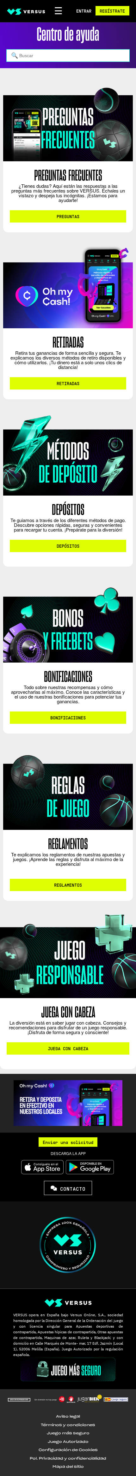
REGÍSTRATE (112, 11)
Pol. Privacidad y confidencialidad (68, 1458)
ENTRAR (83, 11)
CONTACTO (71, 1189)
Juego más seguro (68, 1433)
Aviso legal (68, 1416)
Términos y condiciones (68, 1425)
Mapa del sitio (68, 1466)
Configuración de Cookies (68, 1450)
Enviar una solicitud (68, 1142)
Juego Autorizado (68, 1441)
